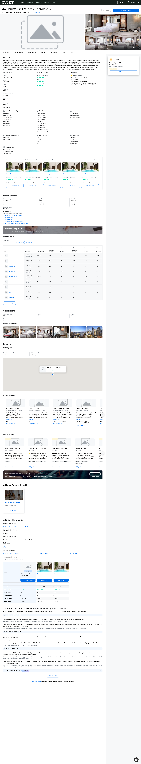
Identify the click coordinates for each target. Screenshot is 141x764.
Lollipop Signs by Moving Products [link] (38, 448)
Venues (22, 2)
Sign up (133, 2)
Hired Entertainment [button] (57, 461)
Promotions (30, 2)
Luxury (53, 2)
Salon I (10, 282)
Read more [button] (9, 419)
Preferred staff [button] (79, 463)
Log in (137, 2)
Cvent (2, 6)
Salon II (10, 292)
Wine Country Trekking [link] (12, 448)
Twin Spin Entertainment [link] (60, 448)
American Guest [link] (81, 448)
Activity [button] (7, 461)
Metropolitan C (12, 271)
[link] (14, 442)
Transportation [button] (84, 461)
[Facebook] (4, 546)
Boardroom (11, 297)
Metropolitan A (12, 261)
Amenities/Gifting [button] (33, 461)
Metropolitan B (12, 266)
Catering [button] (101, 461)
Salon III (10, 287)
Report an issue (36, 681)
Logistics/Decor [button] (42, 461)
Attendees (6, 240)
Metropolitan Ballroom (14, 256)
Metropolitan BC (13, 276)
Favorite (107, 10)
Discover (46, 2)
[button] (42, 32)
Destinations (38, 2)
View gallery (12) (134, 47)
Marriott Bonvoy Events (12, 502)
